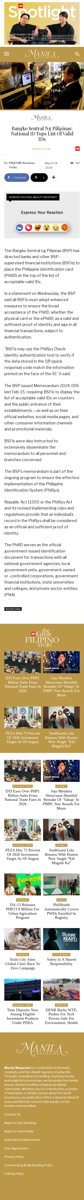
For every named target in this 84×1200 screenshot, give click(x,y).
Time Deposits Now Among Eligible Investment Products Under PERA (23, 1016)
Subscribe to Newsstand (22, 1139)
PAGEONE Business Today (22, 165)
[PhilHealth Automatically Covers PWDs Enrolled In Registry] (61, 884)
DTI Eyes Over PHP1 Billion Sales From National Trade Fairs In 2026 (23, 684)
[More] (53, 177)
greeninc (22, 899)
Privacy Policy (14, 1157)
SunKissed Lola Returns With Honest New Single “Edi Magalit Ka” (61, 739)
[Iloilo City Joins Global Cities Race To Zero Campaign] (22, 939)
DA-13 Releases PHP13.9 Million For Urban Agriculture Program (22, 911)
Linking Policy (14, 1173)
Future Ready (61, 954)
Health (61, 899)
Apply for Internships (19, 1131)
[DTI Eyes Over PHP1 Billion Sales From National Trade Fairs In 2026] (22, 662)
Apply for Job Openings (20, 1123)
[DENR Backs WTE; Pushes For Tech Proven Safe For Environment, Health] (61, 990)
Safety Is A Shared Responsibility (61, 961)
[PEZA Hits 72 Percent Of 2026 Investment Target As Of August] (22, 717)
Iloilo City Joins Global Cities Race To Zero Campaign (22, 963)
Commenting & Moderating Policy (28, 1165)
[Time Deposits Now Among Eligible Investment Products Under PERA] (22, 990)
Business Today (41, 149)
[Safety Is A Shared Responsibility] (61, 939)
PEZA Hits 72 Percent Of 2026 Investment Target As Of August (22, 737)
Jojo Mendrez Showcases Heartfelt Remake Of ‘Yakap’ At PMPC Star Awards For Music (61, 686)
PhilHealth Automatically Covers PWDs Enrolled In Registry (61, 911)
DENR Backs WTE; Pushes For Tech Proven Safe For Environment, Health (61, 1016)
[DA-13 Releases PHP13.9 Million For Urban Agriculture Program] (22, 884)
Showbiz (61, 786)
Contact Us (12, 1114)
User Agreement (16, 1148)
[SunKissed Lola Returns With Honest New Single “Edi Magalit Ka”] (61, 717)
